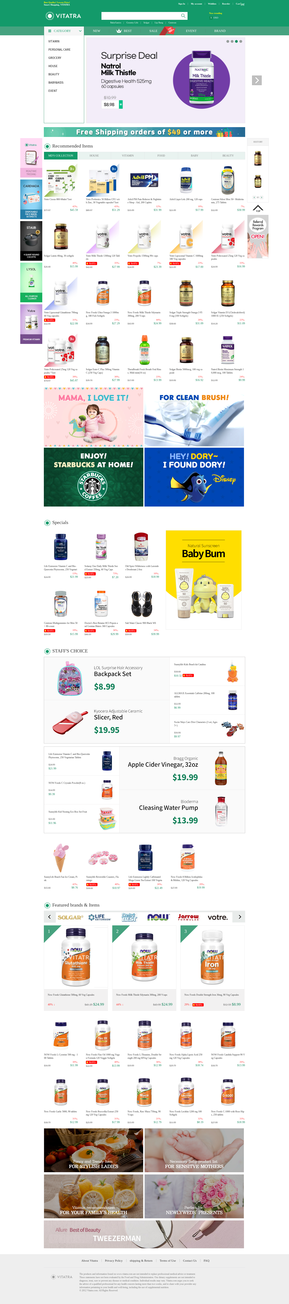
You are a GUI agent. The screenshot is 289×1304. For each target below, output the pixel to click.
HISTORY (258, 142)
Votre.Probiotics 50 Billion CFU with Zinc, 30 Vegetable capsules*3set (103, 201)
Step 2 (216, 17)
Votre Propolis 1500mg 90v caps (143, 255)
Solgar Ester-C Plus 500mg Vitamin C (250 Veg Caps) (102, 371)
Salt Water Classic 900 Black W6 (140, 623)
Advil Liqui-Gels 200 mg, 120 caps (185, 199)
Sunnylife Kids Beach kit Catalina (190, 664)
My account (196, 4)
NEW (96, 31)
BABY (194, 155)
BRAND (220, 31)
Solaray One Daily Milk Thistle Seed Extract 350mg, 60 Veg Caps (101, 568)
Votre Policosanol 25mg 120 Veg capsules (227, 257)
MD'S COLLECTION (60, 155)
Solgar (146, 22)
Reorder (226, 4)
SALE (153, 31)
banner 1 (232, 41)
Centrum (172, 22)
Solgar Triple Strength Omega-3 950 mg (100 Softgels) (185, 314)
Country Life (132, 22)
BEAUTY (228, 155)
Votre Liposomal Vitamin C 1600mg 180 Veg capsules (186, 257)
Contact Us (190, 1260)
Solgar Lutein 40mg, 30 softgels (59, 255)
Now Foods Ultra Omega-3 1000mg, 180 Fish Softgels (102, 314)
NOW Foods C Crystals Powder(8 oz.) (67, 783)
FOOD (161, 155)
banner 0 (227, 41)
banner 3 (240, 41)
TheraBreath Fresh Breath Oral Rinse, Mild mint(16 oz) (144, 371)
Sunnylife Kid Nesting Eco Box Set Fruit (68, 811)
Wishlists (212, 4)
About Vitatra (89, 1260)
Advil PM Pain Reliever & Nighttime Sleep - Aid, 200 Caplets (144, 201)
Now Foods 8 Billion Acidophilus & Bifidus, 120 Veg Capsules (186, 879)
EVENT (191, 31)
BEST (128, 31)
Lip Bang (159, 22)
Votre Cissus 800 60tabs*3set (58, 199)
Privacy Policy (114, 1260)
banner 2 (236, 41)
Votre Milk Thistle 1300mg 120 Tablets (103, 257)
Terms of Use (168, 1260)
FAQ (206, 1260)
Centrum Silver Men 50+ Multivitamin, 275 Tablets (227, 201)
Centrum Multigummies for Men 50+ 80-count (60, 625)
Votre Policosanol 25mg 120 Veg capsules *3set (60, 371)
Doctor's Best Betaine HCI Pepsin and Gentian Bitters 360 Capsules (101, 625)
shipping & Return (141, 1260)
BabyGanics (115, 22)
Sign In (181, 4)
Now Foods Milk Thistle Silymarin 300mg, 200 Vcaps (144, 314)
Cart (238, 4)
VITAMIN (128, 155)
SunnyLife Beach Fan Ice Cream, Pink (60, 879)
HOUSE (94, 155)
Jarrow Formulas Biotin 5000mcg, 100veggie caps (71, 994)
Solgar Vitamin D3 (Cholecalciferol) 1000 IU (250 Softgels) (228, 314)
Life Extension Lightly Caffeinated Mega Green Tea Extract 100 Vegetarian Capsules (145, 879)
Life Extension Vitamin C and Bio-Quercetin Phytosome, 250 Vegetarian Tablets (60, 568)
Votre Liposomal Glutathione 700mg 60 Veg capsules (61, 314)
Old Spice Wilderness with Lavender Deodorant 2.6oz (142, 568)
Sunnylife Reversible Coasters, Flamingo (102, 879)
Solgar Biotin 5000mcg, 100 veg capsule (185, 371)
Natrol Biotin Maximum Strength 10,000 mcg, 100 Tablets (227, 371)
